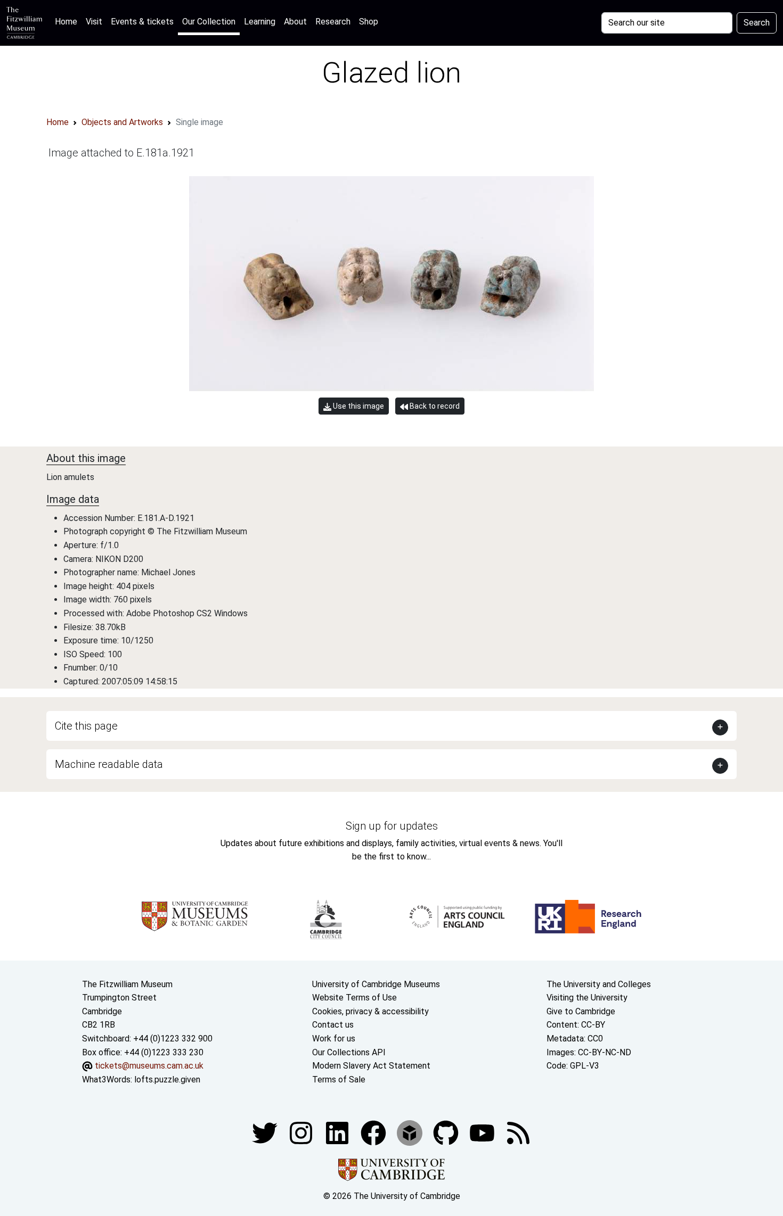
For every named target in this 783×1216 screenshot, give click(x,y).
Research (332, 21)
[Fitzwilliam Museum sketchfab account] (411, 1133)
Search (757, 23)
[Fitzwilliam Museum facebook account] (338, 1133)
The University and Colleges (599, 984)
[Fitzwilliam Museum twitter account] (266, 1133)
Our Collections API (349, 1052)
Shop (368, 21)
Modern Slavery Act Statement (371, 1066)
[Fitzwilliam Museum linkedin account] (374, 1133)
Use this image (357, 406)
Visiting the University (587, 997)
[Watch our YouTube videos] (483, 1133)
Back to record (434, 406)
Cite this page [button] (86, 725)
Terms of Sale (338, 1079)
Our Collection (208, 21)
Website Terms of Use (354, 997)
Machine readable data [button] (109, 764)
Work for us (333, 1038)
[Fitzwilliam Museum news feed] (518, 1133)
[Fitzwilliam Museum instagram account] (302, 1133)
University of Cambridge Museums (376, 984)
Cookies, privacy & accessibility (370, 1011)
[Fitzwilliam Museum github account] (447, 1133)
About (295, 21)
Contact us (333, 1025)
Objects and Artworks (122, 122)
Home (68, 21)
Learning (259, 21)
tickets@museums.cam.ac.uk (149, 1066)
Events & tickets (142, 21)
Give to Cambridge (581, 1011)
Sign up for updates (392, 826)
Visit (94, 21)
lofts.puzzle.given (167, 1079)
